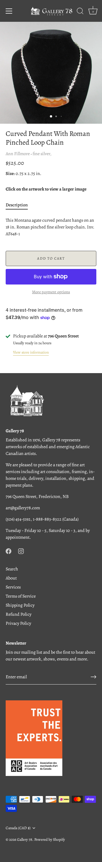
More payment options (51, 292)
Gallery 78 (24, 839)
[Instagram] (21, 551)
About (11, 578)
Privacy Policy (18, 623)
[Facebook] (8, 551)
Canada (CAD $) (18, 827)
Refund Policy (18, 614)
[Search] (80, 12)
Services (13, 587)
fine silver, (42, 154)
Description (17, 205)
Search (12, 569)
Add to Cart (51, 258)
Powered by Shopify (49, 839)
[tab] (19, 205)
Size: (10, 173)
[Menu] (9, 11)
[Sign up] (93, 677)
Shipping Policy (20, 605)
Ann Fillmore (18, 154)
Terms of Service (21, 596)
